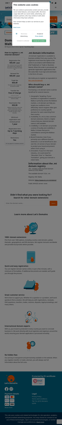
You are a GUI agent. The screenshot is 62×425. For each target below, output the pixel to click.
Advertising (24, 36)
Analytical (40, 34)
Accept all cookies (39, 41)
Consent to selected (23, 41)
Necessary (24, 34)
